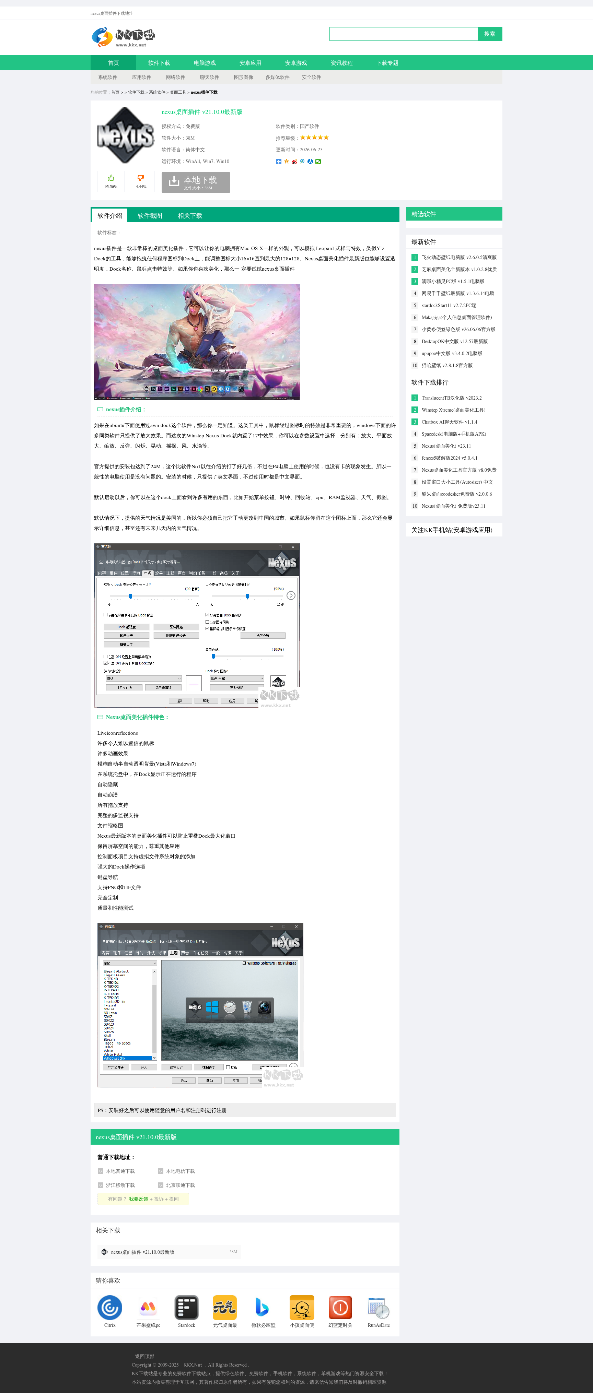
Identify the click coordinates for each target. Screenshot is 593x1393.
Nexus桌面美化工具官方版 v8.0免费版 (459, 470)
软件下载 (159, 62)
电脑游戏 (205, 62)
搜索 (489, 34)
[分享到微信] (318, 161)
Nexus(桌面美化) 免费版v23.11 (454, 506)
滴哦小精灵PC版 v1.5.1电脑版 (453, 281)
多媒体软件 (278, 77)
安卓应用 (250, 62)
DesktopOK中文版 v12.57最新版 (455, 341)
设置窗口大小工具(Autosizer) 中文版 (457, 482)
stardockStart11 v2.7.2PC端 (449, 305)
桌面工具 (178, 92)
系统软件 (107, 77)
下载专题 (387, 62)
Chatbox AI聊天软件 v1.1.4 (449, 421)
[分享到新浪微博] (295, 161)
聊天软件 (209, 77)
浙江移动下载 (120, 1185)
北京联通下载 (180, 1185)
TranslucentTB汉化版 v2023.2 (452, 397)
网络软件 (175, 77)
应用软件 (141, 77)
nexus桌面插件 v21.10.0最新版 (142, 1252)
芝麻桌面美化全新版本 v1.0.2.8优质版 (459, 269)
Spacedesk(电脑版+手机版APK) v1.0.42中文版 (454, 433)
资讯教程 (342, 62)
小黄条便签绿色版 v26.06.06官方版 (459, 329)
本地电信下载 (180, 1171)
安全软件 (311, 77)
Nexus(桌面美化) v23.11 (446, 445)
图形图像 (243, 77)
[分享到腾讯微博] (302, 161)
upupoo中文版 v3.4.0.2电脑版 (452, 353)
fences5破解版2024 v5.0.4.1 (450, 458)
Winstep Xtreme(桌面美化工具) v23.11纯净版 (454, 409)
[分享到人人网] (310, 161)
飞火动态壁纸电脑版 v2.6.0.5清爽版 (459, 257)
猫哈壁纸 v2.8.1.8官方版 (447, 365)
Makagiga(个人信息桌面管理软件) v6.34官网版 (457, 317)
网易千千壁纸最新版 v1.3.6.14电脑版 (458, 293)
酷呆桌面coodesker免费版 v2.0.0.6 (457, 494)
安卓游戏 (296, 62)
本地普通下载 (120, 1171)
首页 (113, 62)
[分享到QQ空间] (287, 161)
